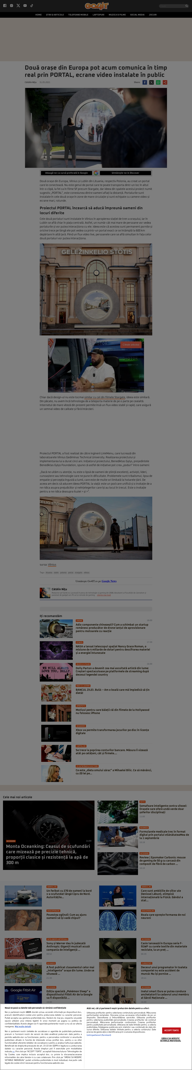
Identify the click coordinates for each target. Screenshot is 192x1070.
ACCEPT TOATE (171, 1030)
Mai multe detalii (23, 1027)
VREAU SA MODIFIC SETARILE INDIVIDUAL (170, 1039)
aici (13, 1051)
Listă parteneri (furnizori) (99, 1035)
